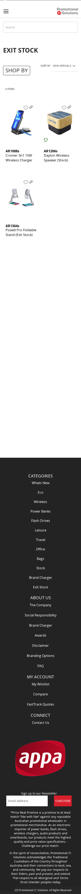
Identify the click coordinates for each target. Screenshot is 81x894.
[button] (26, 107)
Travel (40, 539)
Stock (40, 568)
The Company (40, 605)
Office (40, 549)
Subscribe (63, 801)
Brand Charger (40, 577)
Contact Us (40, 722)
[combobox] (40, 27)
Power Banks (41, 511)
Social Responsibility (40, 615)
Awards (40, 635)
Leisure (40, 530)
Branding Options (40, 655)
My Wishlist (40, 684)
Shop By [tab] (16, 70)
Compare (40, 694)
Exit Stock (40, 587)
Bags (40, 558)
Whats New (40, 483)
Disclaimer (40, 645)
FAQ (40, 666)
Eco (40, 492)
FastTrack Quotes (40, 704)
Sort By (45, 65)
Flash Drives (40, 520)
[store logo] (67, 11)
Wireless (40, 501)
